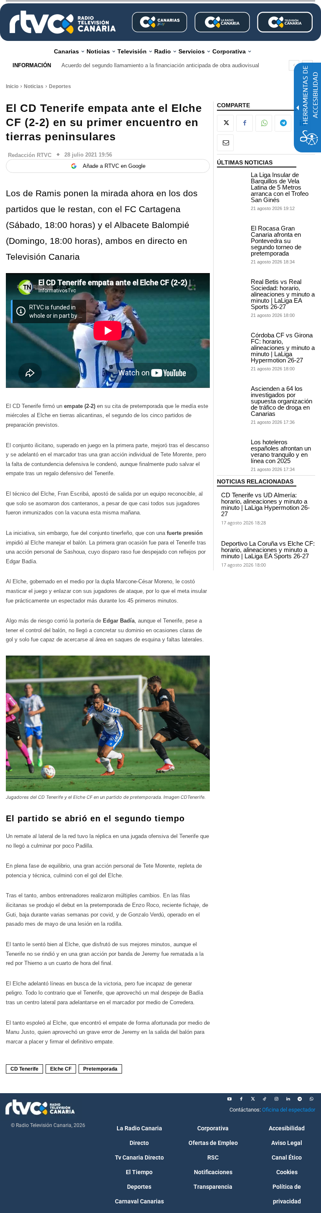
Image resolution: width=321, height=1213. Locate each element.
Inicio (12, 86)
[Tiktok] (264, 1099)
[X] (225, 123)
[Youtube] (229, 1099)
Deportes (60, 86)
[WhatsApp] (263, 123)
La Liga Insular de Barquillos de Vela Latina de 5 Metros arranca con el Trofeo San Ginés (279, 187)
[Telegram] (283, 123)
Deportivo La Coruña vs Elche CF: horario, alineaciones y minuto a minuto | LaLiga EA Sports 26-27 (268, 550)
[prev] (294, 65)
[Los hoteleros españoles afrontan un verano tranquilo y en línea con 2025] (232, 449)
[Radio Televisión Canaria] (63, 22)
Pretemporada (100, 1069)
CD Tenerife (24, 1069)
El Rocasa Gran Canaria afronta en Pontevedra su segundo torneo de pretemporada (276, 241)
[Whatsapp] (311, 1099)
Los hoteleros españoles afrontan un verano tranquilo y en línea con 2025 (281, 451)
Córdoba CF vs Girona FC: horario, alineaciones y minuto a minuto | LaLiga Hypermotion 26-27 (283, 348)
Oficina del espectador (288, 1110)
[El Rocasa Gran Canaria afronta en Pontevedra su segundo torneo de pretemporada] (232, 235)
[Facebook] (244, 123)
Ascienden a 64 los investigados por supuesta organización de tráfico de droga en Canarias (281, 401)
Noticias (33, 86)
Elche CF (60, 1069)
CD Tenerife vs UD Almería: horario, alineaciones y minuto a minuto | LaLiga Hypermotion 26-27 (265, 504)
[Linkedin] (288, 1099)
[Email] (225, 142)
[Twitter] (253, 1099)
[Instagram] (276, 1099)
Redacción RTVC (29, 155)
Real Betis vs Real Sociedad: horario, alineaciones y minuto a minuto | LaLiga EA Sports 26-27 (283, 294)
